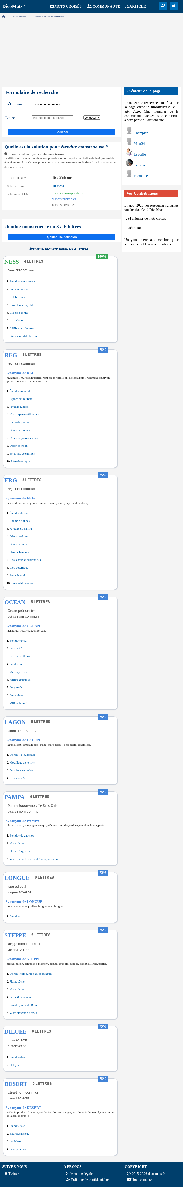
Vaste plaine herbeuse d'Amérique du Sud (34, 859)
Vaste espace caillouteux (24, 414)
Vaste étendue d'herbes (23, 1012)
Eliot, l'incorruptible (22, 305)
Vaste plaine (17, 843)
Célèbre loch (17, 297)
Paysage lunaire (19, 406)
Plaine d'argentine (20, 851)
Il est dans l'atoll (19, 778)
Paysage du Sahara (21, 528)
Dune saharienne (20, 552)
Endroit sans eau (19, 1133)
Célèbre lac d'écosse (22, 328)
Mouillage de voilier (22, 762)
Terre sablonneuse (22, 583)
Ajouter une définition (62, 237)
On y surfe (16, 687)
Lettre (10, 117)
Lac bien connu (19, 312)
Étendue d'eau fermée (22, 754)
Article (137, 6)
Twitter (13, 1174)
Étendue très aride (20, 391)
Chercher (62, 132)
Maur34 (139, 144)
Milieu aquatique (20, 679)
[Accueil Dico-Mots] (3, 16)
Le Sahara (15, 1141)
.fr (14, 6)
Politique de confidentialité (90, 1179)
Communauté (106, 6)
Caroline (140, 165)
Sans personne (18, 1149)
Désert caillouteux (21, 430)
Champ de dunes (20, 520)
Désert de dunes (19, 536)
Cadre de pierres (19, 422)
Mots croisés (68, 6)
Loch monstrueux (20, 289)
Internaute (141, 176)
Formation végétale (21, 997)
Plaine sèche (17, 981)
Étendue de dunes (20, 513)
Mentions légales (82, 1174)
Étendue (15, 916)
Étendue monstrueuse (22, 281)
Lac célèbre (16, 320)
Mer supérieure (19, 672)
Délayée (14, 1065)
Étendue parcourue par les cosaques (31, 973)
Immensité (16, 648)
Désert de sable (19, 544)
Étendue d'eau (18, 640)
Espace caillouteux (21, 399)
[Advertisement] (91, 51)
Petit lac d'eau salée (21, 770)
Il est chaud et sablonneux (25, 559)
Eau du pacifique (20, 656)
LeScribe (140, 154)
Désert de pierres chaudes (25, 438)
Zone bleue (16, 695)
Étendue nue (17, 1125)
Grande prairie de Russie (24, 1005)
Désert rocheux (19, 445)
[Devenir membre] (163, 5)
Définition (13, 104)
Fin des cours (17, 664)
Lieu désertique (20, 461)
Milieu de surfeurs (20, 703)
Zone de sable (18, 575)
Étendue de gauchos (22, 835)
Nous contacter (142, 1179)
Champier (141, 133)
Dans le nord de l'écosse (24, 336)
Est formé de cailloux (22, 453)
